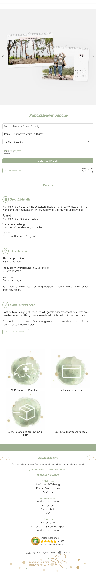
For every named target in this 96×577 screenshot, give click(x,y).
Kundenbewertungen (48, 474)
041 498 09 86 (37, 469)
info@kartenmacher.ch (58, 469)
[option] (48, 57)
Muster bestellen (13, 170)
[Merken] (84, 170)
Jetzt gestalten (48, 161)
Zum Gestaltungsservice (16, 332)
